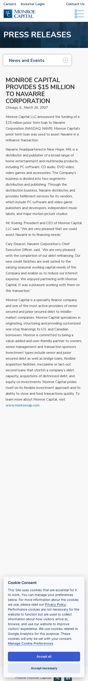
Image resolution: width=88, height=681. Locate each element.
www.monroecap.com (22, 405)
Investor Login (33, 4)
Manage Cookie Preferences (30, 643)
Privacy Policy (55, 604)
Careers (9, 4)
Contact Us (75, 4)
